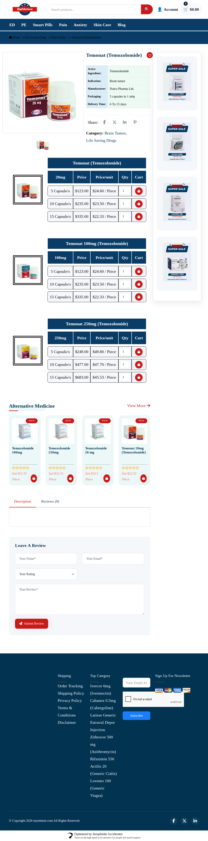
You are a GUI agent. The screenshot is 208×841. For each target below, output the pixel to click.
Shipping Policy (71, 693)
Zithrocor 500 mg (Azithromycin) (103, 744)
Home (16, 37)
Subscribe (136, 715)
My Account (19, 700)
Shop (13, 715)
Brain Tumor (58, 37)
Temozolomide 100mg (23, 450)
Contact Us (18, 693)
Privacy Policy (70, 700)
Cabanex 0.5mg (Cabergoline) (103, 704)
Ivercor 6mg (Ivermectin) (100, 689)
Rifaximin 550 (102, 759)
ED (12, 25)
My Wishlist (19, 729)
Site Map (16, 722)
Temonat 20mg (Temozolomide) (134, 450)
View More (137, 405)
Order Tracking (70, 686)
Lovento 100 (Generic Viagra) (100, 788)
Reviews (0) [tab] (50, 501)
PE (23, 25)
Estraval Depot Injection (102, 726)
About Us (17, 686)
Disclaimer (67, 722)
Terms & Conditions (67, 711)
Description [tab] (22, 501)
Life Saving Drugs (35, 37)
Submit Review (33, 623)
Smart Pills (43, 25)
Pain (63, 25)
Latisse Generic (103, 715)
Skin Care (102, 25)
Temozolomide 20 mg (96, 450)
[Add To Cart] (34, 478)
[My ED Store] (24, 9)
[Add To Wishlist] (150, 55)
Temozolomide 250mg (59, 450)
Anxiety (80, 25)
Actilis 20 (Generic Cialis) (103, 770)
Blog (122, 25)
